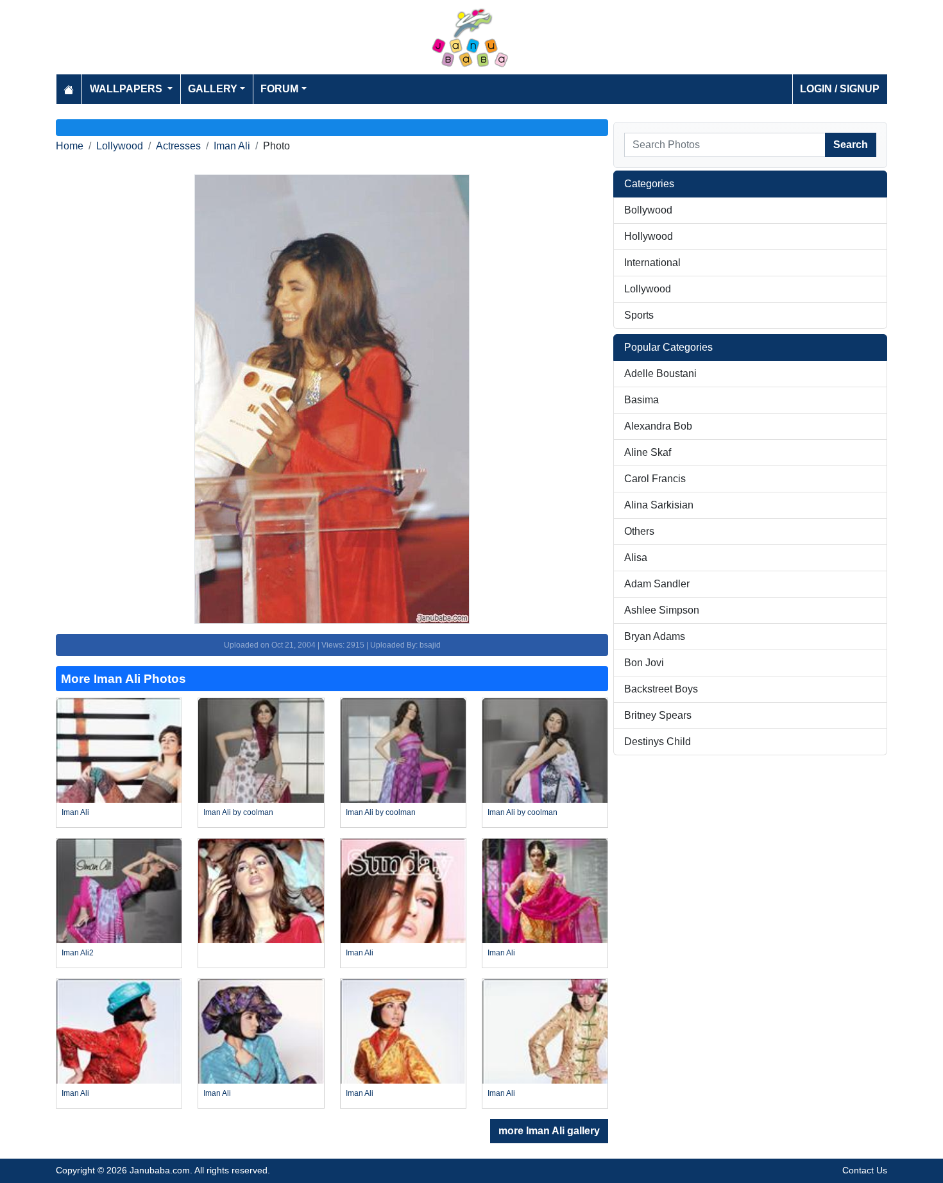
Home (69, 145)
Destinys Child (657, 741)
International (652, 262)
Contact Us (864, 1170)
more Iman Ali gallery (549, 1130)
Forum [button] (279, 88)
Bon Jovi (644, 662)
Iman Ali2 (78, 952)
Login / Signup (839, 88)
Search (850, 144)
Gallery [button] (212, 88)
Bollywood (648, 210)
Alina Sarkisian (658, 504)
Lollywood (119, 145)
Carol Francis (655, 478)
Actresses (178, 145)
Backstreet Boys (661, 689)
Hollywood (648, 236)
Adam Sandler (657, 583)
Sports (639, 315)
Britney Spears (658, 715)
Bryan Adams (654, 636)
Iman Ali (232, 145)
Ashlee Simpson (661, 610)
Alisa (635, 557)
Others (639, 531)
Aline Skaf (647, 452)
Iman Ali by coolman (238, 812)
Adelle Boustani (660, 373)
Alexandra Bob (658, 426)
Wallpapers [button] (127, 88)
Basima (641, 399)
